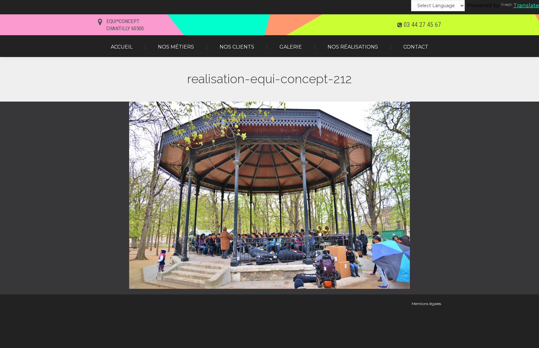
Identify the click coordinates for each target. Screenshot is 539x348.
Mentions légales (426, 303)
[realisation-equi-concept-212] (269, 195)
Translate (526, 5)
